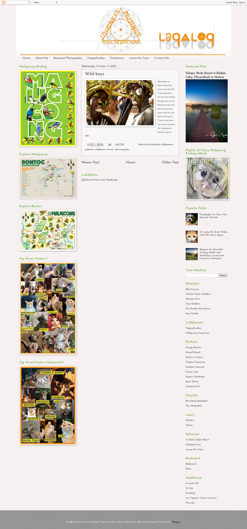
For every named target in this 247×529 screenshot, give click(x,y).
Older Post (170, 162)
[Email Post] (109, 144)
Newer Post (90, 162)
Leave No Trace (139, 58)
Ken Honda (192, 313)
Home (26, 58)
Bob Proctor (192, 289)
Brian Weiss (192, 381)
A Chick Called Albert (197, 440)
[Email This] (89, 144)
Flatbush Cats (193, 444)
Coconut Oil (192, 483)
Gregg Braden (193, 347)
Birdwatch (191, 464)
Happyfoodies (96, 58)
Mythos (190, 420)
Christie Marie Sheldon (198, 294)
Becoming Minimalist (197, 401)
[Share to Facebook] (98, 144)
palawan (89, 149)
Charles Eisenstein (195, 362)
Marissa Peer (193, 299)
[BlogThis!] (92, 144)
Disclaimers (117, 58)
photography (122, 149)
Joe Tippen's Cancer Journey (201, 498)
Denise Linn (192, 372)
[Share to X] (95, 144)
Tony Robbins (193, 304)
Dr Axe (189, 488)
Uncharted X (193, 386)
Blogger (176, 522)
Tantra (189, 425)
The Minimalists (194, 406)
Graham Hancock (195, 367)
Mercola (190, 503)
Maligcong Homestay (197, 333)
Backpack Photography (68, 58)
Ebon (188, 469)
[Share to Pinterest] (102, 144)
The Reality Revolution (198, 308)
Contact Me (161, 58)
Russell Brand (193, 352)
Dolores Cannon (194, 357)
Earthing (190, 493)
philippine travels (104, 149)
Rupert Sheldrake (195, 377)
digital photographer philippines (155, 144)
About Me (42, 58)
